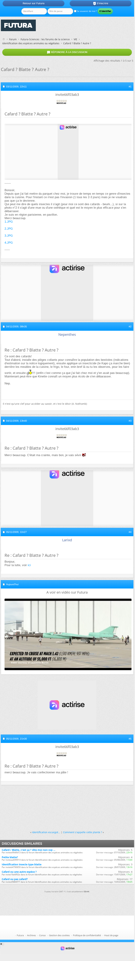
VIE (75, 39)
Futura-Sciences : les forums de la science (45, 39)
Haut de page (111, 935)
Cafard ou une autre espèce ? (19, 871)
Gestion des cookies (59, 935)
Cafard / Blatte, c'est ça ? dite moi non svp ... (28, 850)
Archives (31, 935)
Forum (13, 39)
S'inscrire (100, 3)
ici (29, 565)
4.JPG (9, 242)
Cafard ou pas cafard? (15, 879)
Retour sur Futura (33, 3)
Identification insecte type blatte (21, 864)
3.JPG (9, 235)
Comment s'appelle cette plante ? (82, 832)
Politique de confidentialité (87, 935)
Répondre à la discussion (67, 52)
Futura (20, 935)
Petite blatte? (10, 857)
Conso (42, 935)
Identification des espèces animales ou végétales (30, 43)
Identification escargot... (46, 832)
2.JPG (9, 228)
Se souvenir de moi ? (86, 11)
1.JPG (9, 221)
